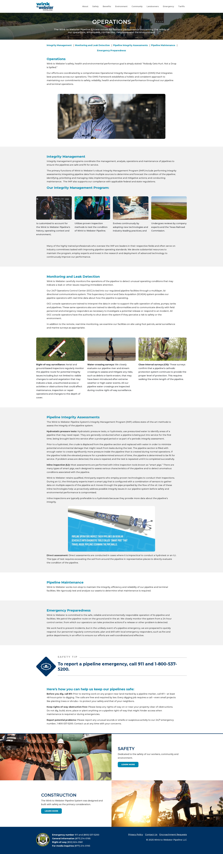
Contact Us (151, 834)
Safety (95, 6)
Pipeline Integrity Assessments (130, 45)
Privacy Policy (135, 834)
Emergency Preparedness (111, 50)
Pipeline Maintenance (163, 45)
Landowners (153, 6)
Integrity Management (59, 45)
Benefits (107, 6)
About (85, 6)
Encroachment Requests (173, 834)
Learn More (128, 764)
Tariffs (181, 6)
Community (137, 6)
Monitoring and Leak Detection (92, 45)
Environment (121, 6)
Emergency (168, 6)
